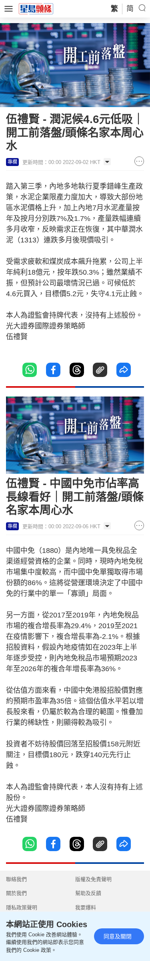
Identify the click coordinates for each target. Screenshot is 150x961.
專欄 (12, 162)
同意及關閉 (118, 936)
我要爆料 (85, 907)
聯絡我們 (16, 879)
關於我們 (16, 893)
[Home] (36, 8)
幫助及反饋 (88, 893)
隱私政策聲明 (21, 907)
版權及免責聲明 (93, 879)
